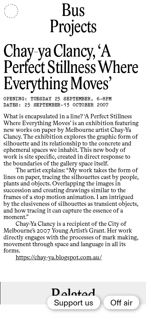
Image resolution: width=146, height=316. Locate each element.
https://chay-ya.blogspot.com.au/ (59, 258)
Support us (73, 303)
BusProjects (73, 19)
